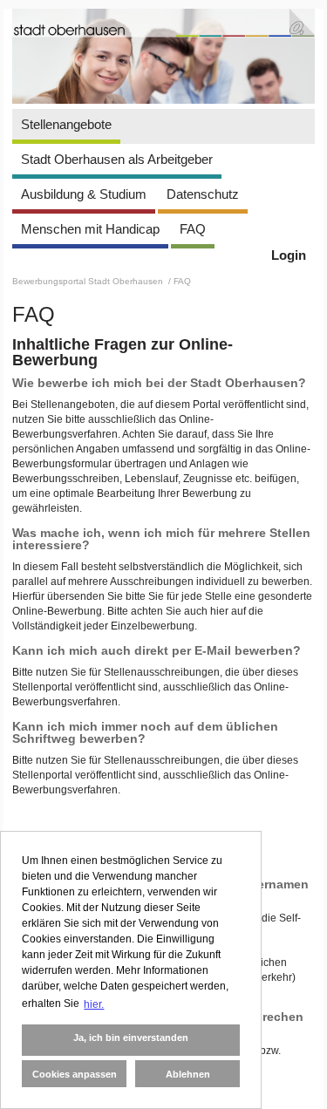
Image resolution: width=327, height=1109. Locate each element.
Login (288, 255)
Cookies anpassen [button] (74, 1074)
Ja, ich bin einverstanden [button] (130, 1037)
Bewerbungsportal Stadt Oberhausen (89, 281)
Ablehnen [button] (188, 1074)
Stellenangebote (66, 124)
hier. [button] (94, 1004)
